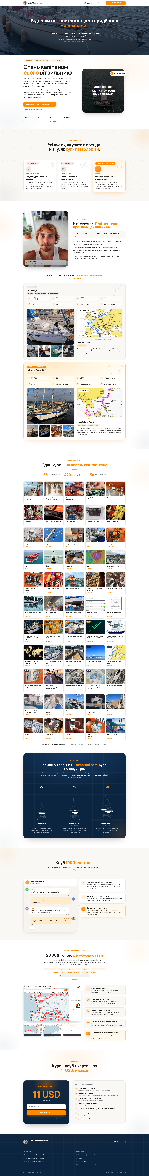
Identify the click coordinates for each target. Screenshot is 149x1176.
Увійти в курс (119, 1142)
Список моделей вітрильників (87, 1165)
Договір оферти (83, 1161)
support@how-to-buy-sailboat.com (36, 1155)
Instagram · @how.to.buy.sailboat (35, 1158)
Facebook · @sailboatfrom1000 (35, 1161)
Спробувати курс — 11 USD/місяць (38, 104)
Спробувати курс (45, 1113)
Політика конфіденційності (86, 1155)
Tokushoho (81, 1158)
